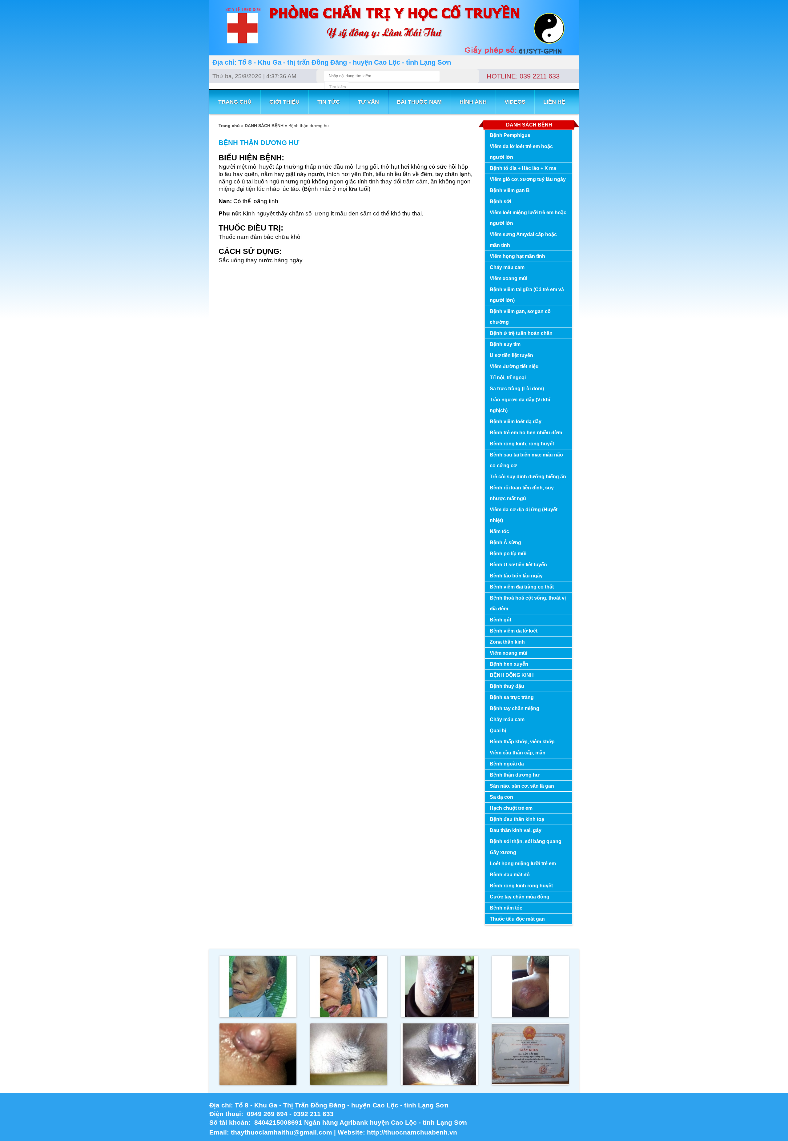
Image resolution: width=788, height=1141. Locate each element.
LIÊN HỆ (554, 102)
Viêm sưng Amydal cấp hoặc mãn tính (523, 240)
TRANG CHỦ (234, 102)
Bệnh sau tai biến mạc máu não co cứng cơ (526, 460)
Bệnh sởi (500, 201)
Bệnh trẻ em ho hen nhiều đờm (526, 432)
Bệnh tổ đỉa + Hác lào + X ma (523, 168)
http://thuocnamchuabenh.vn (413, 1132)
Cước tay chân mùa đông (519, 896)
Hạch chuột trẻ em (511, 808)
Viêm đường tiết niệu (514, 366)
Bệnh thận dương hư (515, 774)
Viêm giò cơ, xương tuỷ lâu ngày (528, 179)
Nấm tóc (499, 531)
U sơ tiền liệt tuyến (511, 355)
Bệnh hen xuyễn (509, 664)
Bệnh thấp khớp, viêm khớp (522, 741)
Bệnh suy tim (505, 344)
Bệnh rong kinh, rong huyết (522, 443)
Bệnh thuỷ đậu (507, 686)
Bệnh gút (500, 619)
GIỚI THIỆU (284, 102)
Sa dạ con (501, 797)
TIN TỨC (328, 102)
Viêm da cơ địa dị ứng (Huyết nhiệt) (523, 515)
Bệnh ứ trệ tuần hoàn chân (521, 333)
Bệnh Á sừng (505, 542)
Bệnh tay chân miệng (514, 708)
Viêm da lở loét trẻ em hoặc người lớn (521, 152)
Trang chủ (229, 125)
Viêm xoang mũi (508, 653)
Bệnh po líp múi (508, 553)
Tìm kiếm (337, 87)
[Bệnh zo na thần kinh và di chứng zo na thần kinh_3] (348, 1015)
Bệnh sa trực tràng (512, 697)
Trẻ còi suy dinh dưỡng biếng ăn (528, 476)
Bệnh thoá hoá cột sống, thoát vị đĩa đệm (528, 603)
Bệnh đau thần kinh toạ (517, 819)
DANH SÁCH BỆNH (264, 125)
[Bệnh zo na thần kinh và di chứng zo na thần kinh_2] (439, 1015)
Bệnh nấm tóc (506, 907)
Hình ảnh (473, 102)
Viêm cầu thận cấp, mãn (517, 752)
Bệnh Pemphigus (510, 135)
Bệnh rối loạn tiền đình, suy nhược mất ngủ (522, 493)
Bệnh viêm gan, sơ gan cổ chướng (520, 317)
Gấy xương (503, 852)
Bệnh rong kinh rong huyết (521, 885)
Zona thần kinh (507, 642)
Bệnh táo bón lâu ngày (516, 575)
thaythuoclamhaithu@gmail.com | (284, 1132)
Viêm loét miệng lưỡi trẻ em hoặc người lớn (528, 218)
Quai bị (498, 730)
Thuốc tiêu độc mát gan (517, 919)
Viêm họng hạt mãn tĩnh (517, 256)
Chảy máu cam (507, 267)
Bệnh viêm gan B (510, 190)
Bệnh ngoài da (507, 763)
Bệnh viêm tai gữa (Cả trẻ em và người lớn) (527, 295)
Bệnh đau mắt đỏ (510, 874)
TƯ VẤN (368, 102)
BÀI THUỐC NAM (419, 102)
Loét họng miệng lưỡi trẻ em (523, 863)
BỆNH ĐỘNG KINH (512, 675)
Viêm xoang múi (508, 278)
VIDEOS (515, 102)
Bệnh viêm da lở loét (513, 630)
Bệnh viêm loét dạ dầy (515, 421)
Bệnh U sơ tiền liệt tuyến (518, 564)
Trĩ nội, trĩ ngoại (508, 377)
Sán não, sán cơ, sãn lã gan (522, 786)
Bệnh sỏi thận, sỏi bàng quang (525, 841)
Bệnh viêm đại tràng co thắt (522, 586)
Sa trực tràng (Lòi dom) (517, 388)
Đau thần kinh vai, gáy (515, 830)
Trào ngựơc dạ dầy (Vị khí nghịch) (520, 405)
